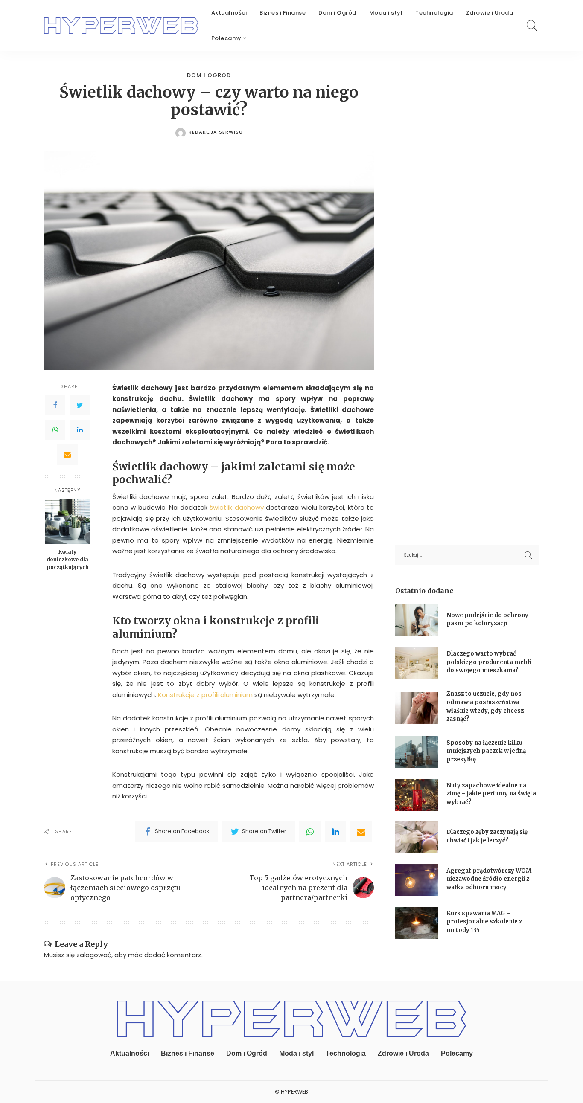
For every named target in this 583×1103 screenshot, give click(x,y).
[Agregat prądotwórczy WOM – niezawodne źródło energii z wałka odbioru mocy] (416, 880)
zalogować (93, 954)
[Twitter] (80, 405)
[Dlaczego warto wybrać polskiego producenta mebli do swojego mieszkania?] (416, 663)
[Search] (532, 25)
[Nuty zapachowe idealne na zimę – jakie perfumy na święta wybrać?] (416, 795)
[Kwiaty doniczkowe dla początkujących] (67, 521)
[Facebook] (55, 405)
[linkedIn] (335, 831)
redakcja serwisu (216, 132)
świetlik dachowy (236, 507)
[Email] (67, 454)
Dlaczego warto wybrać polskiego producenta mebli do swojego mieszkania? (488, 662)
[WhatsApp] (55, 429)
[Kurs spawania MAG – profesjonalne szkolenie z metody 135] (416, 923)
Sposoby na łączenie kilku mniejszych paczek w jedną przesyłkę (486, 751)
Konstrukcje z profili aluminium (205, 694)
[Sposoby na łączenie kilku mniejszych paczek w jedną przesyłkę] (416, 752)
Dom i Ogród (209, 75)
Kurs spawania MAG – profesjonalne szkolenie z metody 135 (484, 922)
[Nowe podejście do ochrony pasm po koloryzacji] (416, 620)
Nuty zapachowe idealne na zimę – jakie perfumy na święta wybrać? (491, 794)
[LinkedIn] (80, 429)
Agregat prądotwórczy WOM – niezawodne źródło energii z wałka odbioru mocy (491, 879)
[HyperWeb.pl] (121, 25)
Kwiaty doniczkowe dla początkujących (68, 559)
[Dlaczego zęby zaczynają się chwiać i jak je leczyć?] (416, 837)
